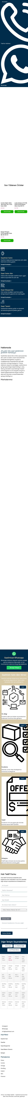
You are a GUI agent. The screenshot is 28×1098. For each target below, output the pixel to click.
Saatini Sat (4, 1039)
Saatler (3, 1042)
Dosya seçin (5, 918)
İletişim (3, 1053)
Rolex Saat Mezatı (10, 958)
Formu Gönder (6, 933)
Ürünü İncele (7, 211)
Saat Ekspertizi (5, 1046)
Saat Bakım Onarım (6, 1049)
